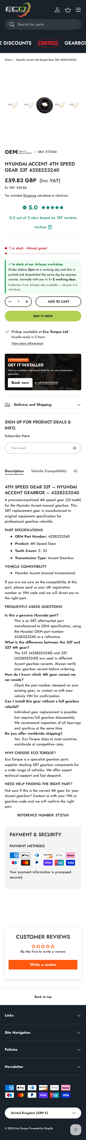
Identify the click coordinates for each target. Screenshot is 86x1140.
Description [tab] (14, 471)
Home (8, 60)
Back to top (43, 997)
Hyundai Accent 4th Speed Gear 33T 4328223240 (46, 60)
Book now (20, 382)
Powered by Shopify (41, 1128)
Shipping (29, 195)
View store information (27, 343)
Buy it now (43, 316)
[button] (68, 10)
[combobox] (43, 24)
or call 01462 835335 (46, 382)
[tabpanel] (43, 649)
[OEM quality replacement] (18, 152)
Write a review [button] (43, 964)
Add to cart (58, 301)
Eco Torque (21, 1128)
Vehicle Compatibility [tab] (49, 471)
